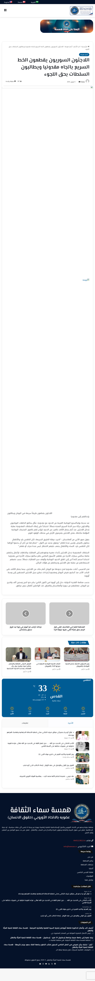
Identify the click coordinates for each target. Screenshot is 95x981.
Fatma (83, 81)
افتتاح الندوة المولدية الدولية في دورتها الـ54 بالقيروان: (48, 665)
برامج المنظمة (88, 860)
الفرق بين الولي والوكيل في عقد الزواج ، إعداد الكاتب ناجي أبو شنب (48, 765)
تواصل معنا (89, 880)
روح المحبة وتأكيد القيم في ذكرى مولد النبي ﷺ (56, 754)
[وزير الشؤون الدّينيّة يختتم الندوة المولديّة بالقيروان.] (76, 654)
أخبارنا (91, 868)
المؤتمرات (89, 876)
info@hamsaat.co (70, 846)
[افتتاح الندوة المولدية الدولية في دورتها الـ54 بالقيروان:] (47, 654)
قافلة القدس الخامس (85, 872)
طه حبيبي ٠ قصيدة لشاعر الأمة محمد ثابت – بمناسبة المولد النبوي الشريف (47, 776)
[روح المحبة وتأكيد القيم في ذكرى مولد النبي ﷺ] (82, 757)
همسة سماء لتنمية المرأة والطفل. (58, 959)
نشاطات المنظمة (87, 864)
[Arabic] (37, 2)
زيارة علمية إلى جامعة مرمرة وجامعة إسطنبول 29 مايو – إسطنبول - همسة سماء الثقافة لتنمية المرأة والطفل (51, 937)
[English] (11, 2)
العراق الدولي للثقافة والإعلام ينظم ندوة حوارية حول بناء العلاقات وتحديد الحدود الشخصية (19, 666)
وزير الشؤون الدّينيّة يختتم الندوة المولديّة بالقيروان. (77, 665)
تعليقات (25, 723)
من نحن (90, 857)
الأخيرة (70, 723)
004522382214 (79, 840)
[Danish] (24, 2)
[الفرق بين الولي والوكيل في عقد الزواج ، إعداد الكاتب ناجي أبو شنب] (82, 768)
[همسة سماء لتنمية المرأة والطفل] (81, 10)
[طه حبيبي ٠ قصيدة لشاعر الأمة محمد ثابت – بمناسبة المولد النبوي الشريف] (82, 779)
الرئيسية (84, 46)
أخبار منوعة (68, 46)
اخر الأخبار (76, 46)
